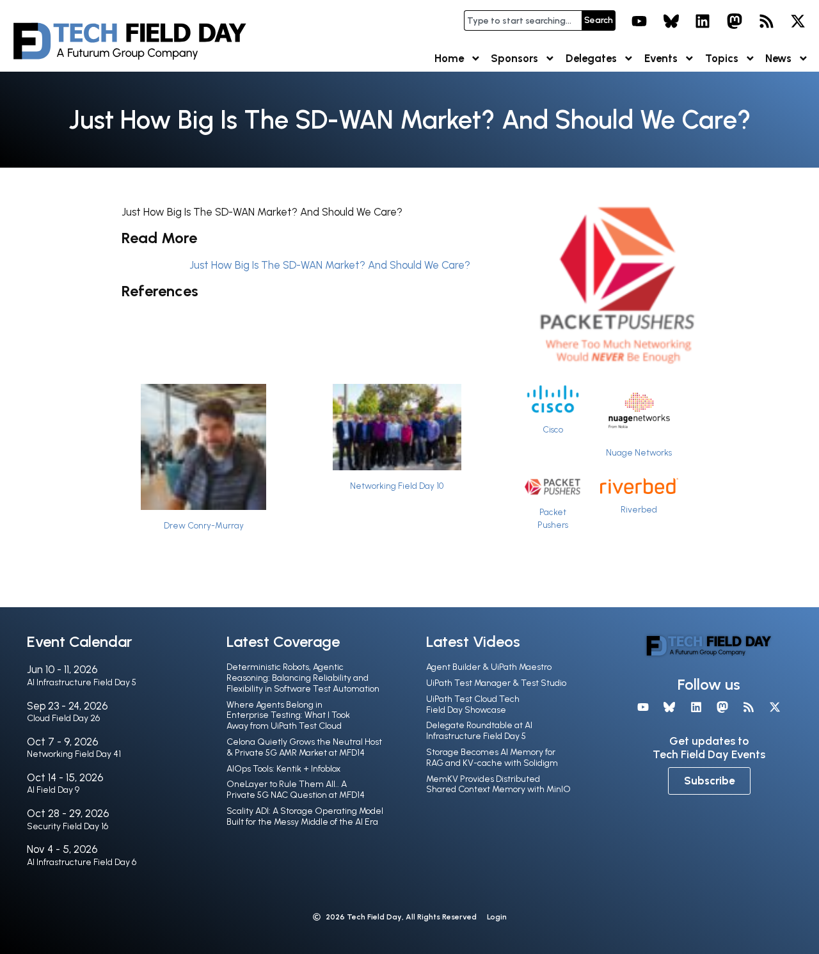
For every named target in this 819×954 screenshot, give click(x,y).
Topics (721, 58)
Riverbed (639, 509)
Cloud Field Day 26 (63, 718)
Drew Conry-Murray (204, 525)
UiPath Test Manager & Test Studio (496, 683)
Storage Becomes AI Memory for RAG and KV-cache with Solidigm (492, 757)
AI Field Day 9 (53, 789)
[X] (798, 21)
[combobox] (523, 20)
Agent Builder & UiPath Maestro (489, 667)
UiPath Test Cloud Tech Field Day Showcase (473, 704)
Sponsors (514, 58)
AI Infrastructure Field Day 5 (81, 682)
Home (449, 58)
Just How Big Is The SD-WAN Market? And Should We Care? (329, 264)
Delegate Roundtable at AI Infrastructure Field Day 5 (479, 731)
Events (661, 58)
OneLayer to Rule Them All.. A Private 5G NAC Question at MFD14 (296, 789)
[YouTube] (639, 21)
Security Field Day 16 (67, 826)
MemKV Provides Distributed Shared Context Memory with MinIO (498, 784)
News (778, 58)
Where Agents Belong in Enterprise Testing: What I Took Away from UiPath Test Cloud (288, 715)
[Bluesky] (671, 21)
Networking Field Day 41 (74, 754)
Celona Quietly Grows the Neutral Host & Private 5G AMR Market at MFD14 (304, 747)
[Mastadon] (734, 21)
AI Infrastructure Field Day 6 (81, 862)
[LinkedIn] (703, 21)
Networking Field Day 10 (396, 486)
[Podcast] (766, 21)
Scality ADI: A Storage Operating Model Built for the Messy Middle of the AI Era (305, 816)
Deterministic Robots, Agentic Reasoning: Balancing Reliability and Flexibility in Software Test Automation (303, 678)
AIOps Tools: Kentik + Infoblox (283, 768)
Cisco (553, 429)
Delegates (591, 58)
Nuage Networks (639, 452)
